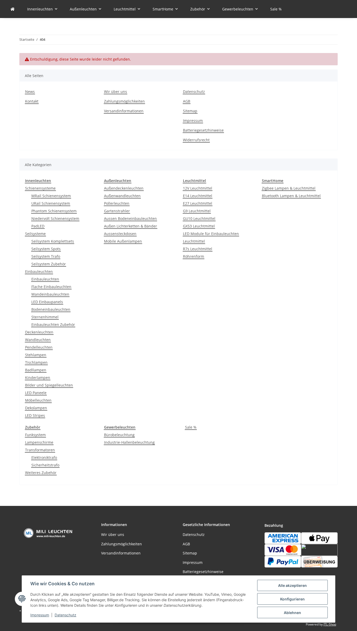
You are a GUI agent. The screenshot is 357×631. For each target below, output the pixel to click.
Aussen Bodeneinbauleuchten (130, 218)
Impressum (39, 615)
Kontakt (31, 101)
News (30, 91)
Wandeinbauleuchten (50, 294)
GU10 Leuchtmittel (199, 218)
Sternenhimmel (45, 316)
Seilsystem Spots (46, 248)
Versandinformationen (123, 110)
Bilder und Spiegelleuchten (49, 385)
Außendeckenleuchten (123, 188)
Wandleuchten (38, 339)
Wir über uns (115, 91)
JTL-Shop (330, 624)
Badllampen (35, 369)
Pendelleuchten (39, 347)
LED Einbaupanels (47, 301)
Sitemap (190, 110)
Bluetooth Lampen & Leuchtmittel (291, 195)
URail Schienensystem (50, 203)
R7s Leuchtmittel (197, 248)
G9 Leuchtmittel (197, 210)
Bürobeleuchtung (119, 434)
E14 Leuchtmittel (197, 195)
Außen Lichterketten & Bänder (130, 226)
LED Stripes (35, 415)
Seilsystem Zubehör (48, 263)
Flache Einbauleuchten (51, 286)
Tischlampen (36, 362)
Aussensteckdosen (120, 233)
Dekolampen (36, 407)
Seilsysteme (35, 233)
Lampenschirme (39, 442)
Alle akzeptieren (292, 585)
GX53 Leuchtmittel (199, 226)
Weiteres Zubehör (40, 472)
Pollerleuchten (116, 203)
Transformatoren (40, 449)
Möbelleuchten (38, 400)
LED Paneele (36, 392)
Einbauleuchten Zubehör (53, 324)
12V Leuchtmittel (197, 188)
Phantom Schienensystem (54, 210)
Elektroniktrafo (44, 457)
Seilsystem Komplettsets (52, 241)
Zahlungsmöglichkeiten (124, 101)
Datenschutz (65, 615)
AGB (186, 101)
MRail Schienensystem (51, 195)
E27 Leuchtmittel (197, 203)
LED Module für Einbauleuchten (211, 233)
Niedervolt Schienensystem (55, 218)
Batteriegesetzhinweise (203, 130)
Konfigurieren (292, 599)
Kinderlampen (37, 377)
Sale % (191, 427)
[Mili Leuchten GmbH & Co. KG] (12, 9)
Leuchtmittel (194, 241)
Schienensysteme (40, 188)
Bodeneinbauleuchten (50, 309)
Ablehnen (292, 612)
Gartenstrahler (117, 210)
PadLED (37, 226)
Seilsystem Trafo (45, 256)
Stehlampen (35, 354)
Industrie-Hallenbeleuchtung (129, 442)
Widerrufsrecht (196, 139)
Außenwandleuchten (122, 195)
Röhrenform (193, 256)
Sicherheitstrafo (45, 465)
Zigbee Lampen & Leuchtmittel (288, 188)
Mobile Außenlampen (123, 241)
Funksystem (35, 434)
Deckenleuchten (39, 332)
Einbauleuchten (39, 271)
